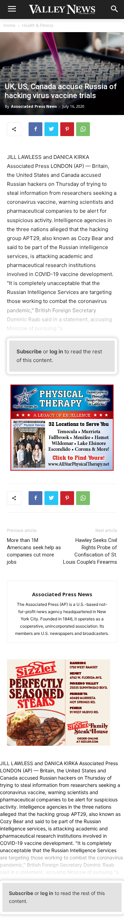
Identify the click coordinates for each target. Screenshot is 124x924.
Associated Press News (34, 106)
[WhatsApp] (83, 129)
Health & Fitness (37, 25)
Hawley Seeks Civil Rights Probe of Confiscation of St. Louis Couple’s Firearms (90, 551)
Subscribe (29, 351)
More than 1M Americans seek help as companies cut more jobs (34, 551)
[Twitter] (51, 129)
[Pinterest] (67, 129)
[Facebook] (35, 129)
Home (9, 25)
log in (56, 351)
